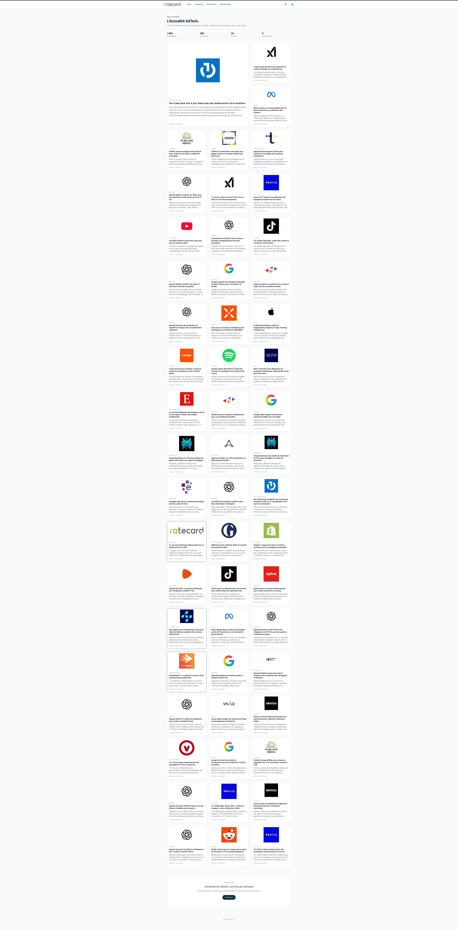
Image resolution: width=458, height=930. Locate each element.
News (189, 4)
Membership (225, 4)
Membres (199, 4)
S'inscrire (229, 897)
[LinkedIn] (292, 4)
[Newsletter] (285, 4)
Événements (211, 4)
